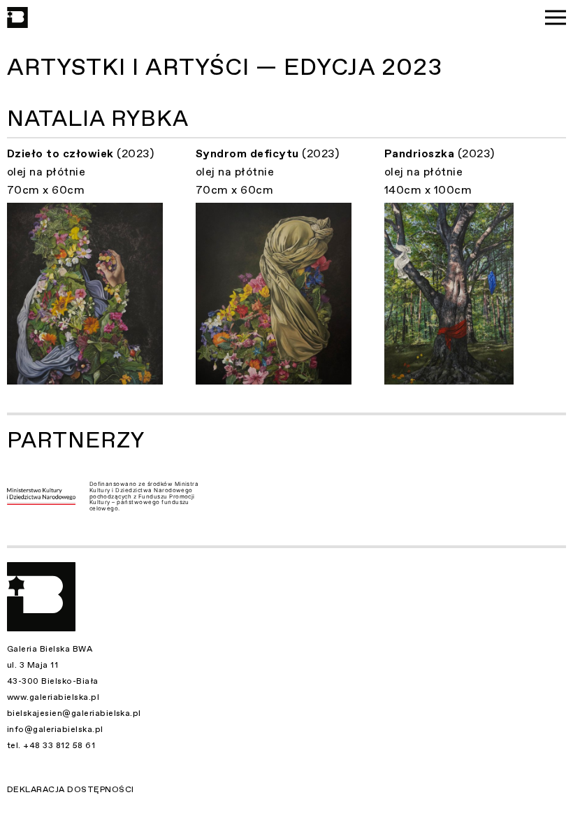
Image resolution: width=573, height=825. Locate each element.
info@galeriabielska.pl (55, 729)
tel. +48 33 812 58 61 (51, 745)
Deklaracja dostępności (70, 789)
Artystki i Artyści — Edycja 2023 (224, 67)
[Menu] (555, 17)
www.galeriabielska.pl (53, 697)
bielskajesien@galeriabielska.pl (74, 713)
